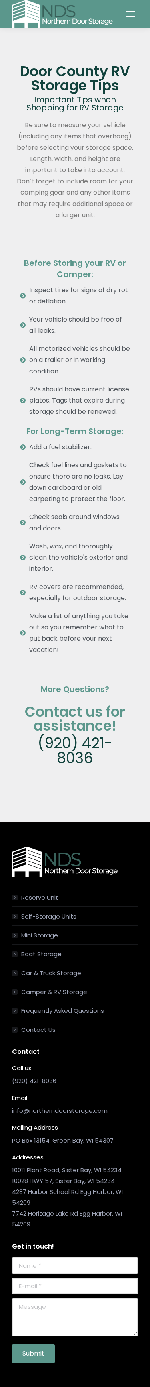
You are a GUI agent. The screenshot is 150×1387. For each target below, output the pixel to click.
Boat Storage (41, 954)
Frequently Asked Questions (62, 1010)
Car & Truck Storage (51, 973)
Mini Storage (39, 935)
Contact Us (38, 1029)
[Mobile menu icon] (130, 14)
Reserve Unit (39, 897)
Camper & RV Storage (54, 992)
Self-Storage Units (48, 916)
